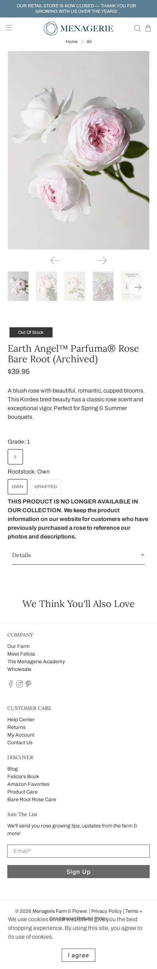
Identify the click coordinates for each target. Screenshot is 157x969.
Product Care (22, 792)
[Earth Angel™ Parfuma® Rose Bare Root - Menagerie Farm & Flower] (79, 150)
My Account (20, 735)
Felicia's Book (23, 776)
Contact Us (19, 742)
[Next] (101, 260)
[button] (78, 555)
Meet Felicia (21, 654)
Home (72, 41)
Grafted (45, 486)
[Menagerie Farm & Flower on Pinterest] (28, 686)
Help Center (21, 719)
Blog (12, 769)
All (89, 41)
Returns (16, 727)
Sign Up (78, 871)
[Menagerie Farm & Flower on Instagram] (19, 686)
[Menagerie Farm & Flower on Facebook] (10, 686)
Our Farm (18, 646)
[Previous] (55, 260)
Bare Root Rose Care (31, 799)
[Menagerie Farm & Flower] (78, 28)
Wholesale (19, 669)
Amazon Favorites (28, 784)
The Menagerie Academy (36, 661)
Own (17, 486)
